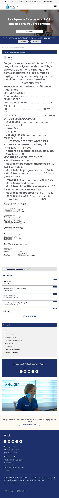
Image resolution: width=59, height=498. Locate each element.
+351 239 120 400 (48, 2)
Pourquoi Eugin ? (9, 343)
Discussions (29, 31)
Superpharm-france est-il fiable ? (12, 310)
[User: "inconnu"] (5, 58)
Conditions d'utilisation (24, 483)
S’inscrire (23, 41)
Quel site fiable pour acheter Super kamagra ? (15, 303)
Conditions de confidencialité (10, 483)
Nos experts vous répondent (12, 349)
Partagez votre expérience (11, 352)
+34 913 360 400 (34, 2)
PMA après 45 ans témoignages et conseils (15, 288)
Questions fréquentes (10, 337)
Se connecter (36, 41)
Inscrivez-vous (19, 269)
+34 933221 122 (21, 2)
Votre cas (7, 331)
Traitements (8, 346)
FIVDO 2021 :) (7, 281)
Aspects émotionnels (10, 334)
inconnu (10, 57)
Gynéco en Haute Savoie (10, 295)
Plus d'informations (8, 453)
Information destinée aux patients (13, 340)
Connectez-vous (11, 269)
